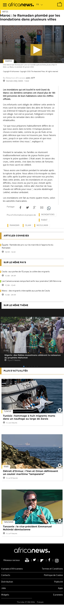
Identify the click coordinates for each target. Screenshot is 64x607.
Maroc (8, 61)
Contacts (5, 575)
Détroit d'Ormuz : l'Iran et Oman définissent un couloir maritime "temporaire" (30, 472)
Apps (60, 588)
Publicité (58, 582)
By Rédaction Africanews (14, 78)
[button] (36, 50)
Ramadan (14, 225)
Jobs (3, 588)
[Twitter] (34, 560)
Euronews (58, 595)
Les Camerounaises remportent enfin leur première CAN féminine (31, 281)
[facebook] (49, 560)
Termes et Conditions (52, 569)
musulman (42, 225)
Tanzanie (9, 522)
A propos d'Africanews (12, 569)
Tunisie (7, 411)
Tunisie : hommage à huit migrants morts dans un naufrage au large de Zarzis (29, 417)
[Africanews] (21, 5)
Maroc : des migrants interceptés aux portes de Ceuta (26, 291)
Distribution (7, 582)
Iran (6, 467)
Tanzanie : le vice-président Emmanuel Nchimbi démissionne (27, 528)
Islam (28, 225)
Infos (5, 12)
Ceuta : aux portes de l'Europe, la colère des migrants (26, 272)
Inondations (47, 215)
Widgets (5, 595)
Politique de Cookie (53, 575)
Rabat (44, 220)
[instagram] (57, 560)
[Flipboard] (42, 560)
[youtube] (27, 560)
